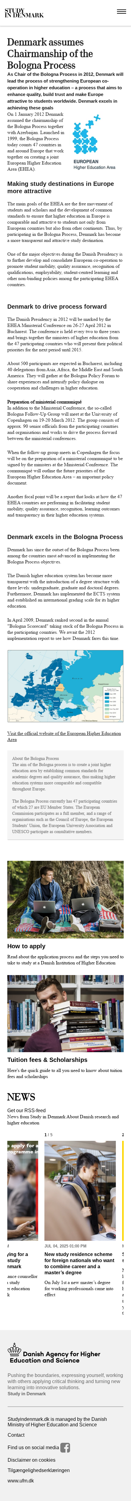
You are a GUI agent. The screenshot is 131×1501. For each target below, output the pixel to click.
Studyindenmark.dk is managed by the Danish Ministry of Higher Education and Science (57, 1422)
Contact (16, 1435)
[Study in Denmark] (24, 13)
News (21, 1097)
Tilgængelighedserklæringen (39, 1470)
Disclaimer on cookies (31, 1460)
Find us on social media (34, 1447)
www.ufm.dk (21, 1480)
